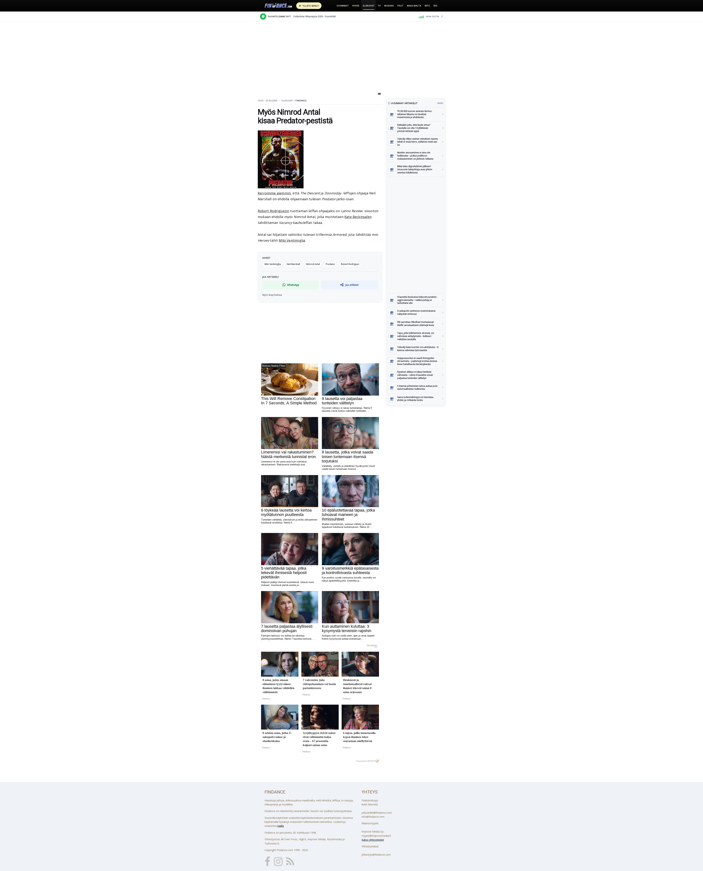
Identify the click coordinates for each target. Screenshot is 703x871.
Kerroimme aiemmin (274, 193)
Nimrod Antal (313, 264)
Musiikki (389, 5)
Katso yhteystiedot (373, 840)
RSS (435, 5)
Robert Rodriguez (350, 264)
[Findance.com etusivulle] (278, 6)
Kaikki (440, 103)
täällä (280, 826)
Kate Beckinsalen (358, 217)
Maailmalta (414, 5)
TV (379, 5)
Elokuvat (368, 5)
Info (427, 5)
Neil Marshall (293, 264)
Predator (330, 264)
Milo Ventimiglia (292, 240)
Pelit (400, 5)
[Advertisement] (415, 235)
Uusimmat (343, 5)
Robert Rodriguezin (273, 211)
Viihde (356, 5)
